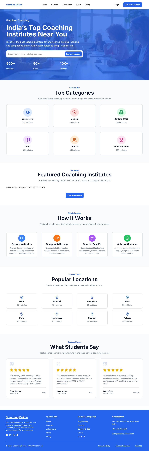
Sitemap (138, 446)
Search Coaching (73, 54)
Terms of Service (123, 446)
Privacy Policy (104, 446)
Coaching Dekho (14, 5)
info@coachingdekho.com (123, 433)
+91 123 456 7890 (119, 429)
